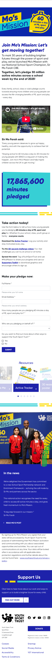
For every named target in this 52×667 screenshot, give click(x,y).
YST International (36, 652)
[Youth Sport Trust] (13, 617)
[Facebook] (29, 618)
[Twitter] (34, 618)
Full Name (7, 283)
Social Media (8, 648)
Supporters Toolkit (10, 262)
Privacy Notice (34, 648)
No (6, 343)
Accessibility (7, 652)
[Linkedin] (49, 618)
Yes (6, 341)
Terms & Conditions (11, 657)
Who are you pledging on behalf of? (18, 323)
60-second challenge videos (21, 249)
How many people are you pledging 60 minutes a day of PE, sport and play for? (25, 311)
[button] (18, 396)
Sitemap (32, 644)
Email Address (8, 297)
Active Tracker (21, 241)
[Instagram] (44, 618)
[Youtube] (39, 618)
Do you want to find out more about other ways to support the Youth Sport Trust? (24, 335)
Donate (39, 628)
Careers (5, 644)
